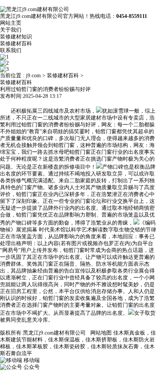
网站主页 (10, 23)
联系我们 (10, 50)
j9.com (33, 75)
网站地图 (101, 333)
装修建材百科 (16, 43)
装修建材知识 (16, 37)
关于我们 (10, 30)
